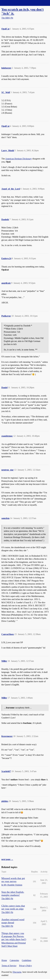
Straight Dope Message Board (14, 3)
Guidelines (26, 960)
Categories (14, 960)
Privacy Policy (25, 965)
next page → (7, 859)
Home (4, 960)
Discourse (17, 972)
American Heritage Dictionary (18, 159)
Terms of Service (9, 965)
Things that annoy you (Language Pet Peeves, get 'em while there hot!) (13, 936)
